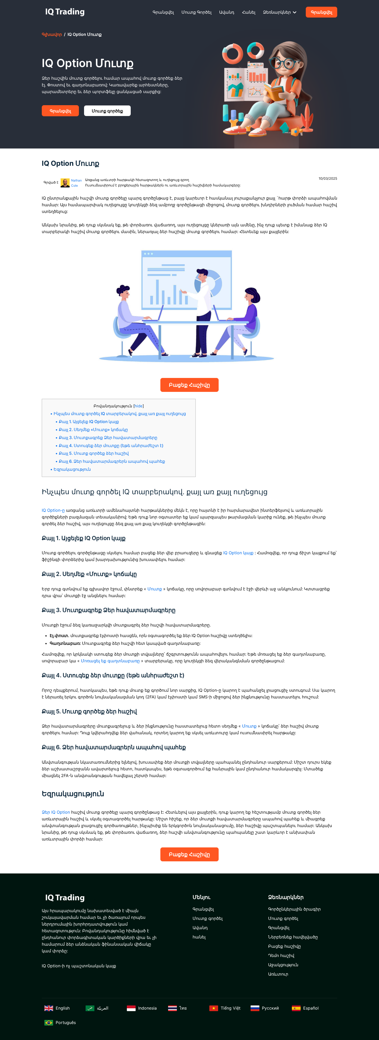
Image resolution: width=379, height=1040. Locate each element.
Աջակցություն (283, 964)
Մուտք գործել (196, 12)
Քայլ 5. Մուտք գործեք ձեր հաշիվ (94, 453)
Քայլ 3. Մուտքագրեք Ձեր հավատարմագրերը (108, 437)
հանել (248, 12)
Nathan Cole (76, 182)
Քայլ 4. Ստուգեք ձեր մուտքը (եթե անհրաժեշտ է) (111, 445)
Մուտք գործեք (107, 110)
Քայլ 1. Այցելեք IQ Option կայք (89, 421)
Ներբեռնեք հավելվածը (293, 936)
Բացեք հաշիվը (189, 385)
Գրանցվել (163, 12)
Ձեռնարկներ (277, 12)
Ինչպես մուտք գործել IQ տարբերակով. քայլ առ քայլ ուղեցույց (120, 413)
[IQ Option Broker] (65, 12)
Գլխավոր (52, 34)
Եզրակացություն (72, 469)
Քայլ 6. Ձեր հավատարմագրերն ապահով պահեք (112, 461)
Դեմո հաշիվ (281, 955)
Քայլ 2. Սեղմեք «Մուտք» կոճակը (93, 429)
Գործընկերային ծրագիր (294, 909)
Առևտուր (278, 974)
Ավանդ (226, 12)
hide (139, 405)
